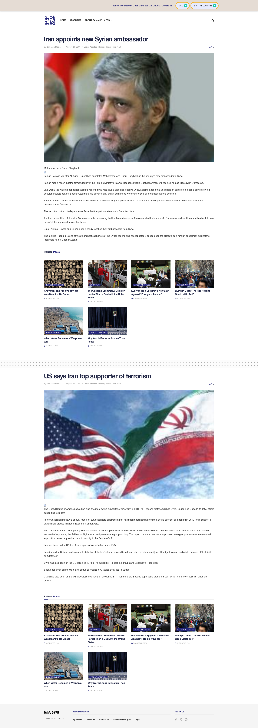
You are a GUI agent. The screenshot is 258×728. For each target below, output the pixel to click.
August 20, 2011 (73, 46)
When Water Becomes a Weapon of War (63, 340)
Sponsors (77, 719)
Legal (137, 719)
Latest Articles (90, 46)
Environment (53, 332)
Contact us (104, 719)
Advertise (75, 20)
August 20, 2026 (96, 301)
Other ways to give (122, 719)
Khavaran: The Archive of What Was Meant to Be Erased (61, 292)
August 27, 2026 (52, 298)
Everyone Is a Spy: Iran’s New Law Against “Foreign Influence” (149, 292)
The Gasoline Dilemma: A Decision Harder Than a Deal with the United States (106, 294)
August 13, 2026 (183, 298)
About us (90, 719)
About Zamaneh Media (97, 20)
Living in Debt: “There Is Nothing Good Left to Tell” (192, 292)
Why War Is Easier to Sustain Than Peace (106, 340)
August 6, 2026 (51, 345)
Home (63, 20)
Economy (95, 285)
